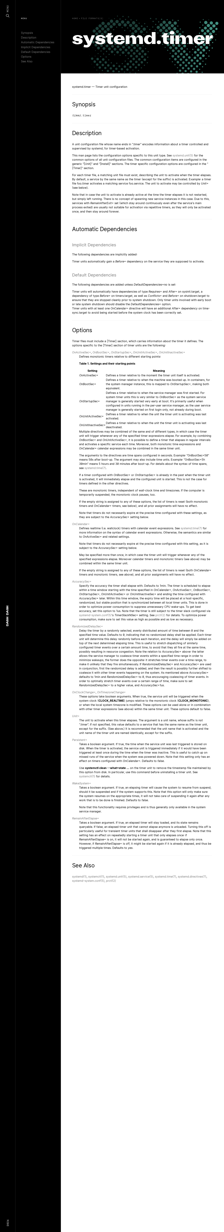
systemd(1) (79, 876)
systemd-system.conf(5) (95, 615)
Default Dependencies (35, 52)
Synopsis (27, 33)
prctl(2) (160, 615)
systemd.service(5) (140, 876)
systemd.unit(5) (183, 155)
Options (26, 56)
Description (28, 37)
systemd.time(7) (95, 468)
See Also (27, 61)
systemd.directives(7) (192, 876)
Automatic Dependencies (37, 42)
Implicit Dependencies (35, 47)
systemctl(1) (87, 776)
